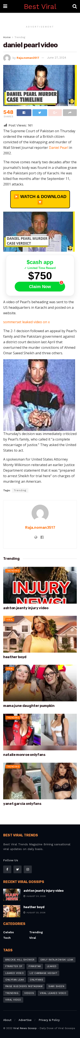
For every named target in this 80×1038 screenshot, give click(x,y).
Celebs (8, 932)
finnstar (35, 966)
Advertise (25, 1020)
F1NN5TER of (14, 966)
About (7, 1020)
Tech (7, 937)
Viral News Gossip (25, 1028)
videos (29, 993)
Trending (20, 37)
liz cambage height (43, 973)
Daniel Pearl (59, 147)
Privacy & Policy (49, 1020)
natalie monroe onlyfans (24, 755)
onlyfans (36, 979)
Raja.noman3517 (28, 57)
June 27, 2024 (56, 57)
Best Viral (40, 6)
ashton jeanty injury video (25, 608)
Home (7, 37)
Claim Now (40, 286)
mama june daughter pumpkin (29, 706)
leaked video (14, 973)
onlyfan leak (14, 979)
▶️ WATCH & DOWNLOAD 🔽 (40, 199)
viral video (13, 999)
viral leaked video (53, 993)
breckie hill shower (20, 959)
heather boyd (14, 657)
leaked (52, 966)
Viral (9, 619)
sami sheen (56, 986)
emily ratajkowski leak (57, 959)
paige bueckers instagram (23, 986)
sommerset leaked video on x (26, 322)
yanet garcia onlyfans (22, 804)
